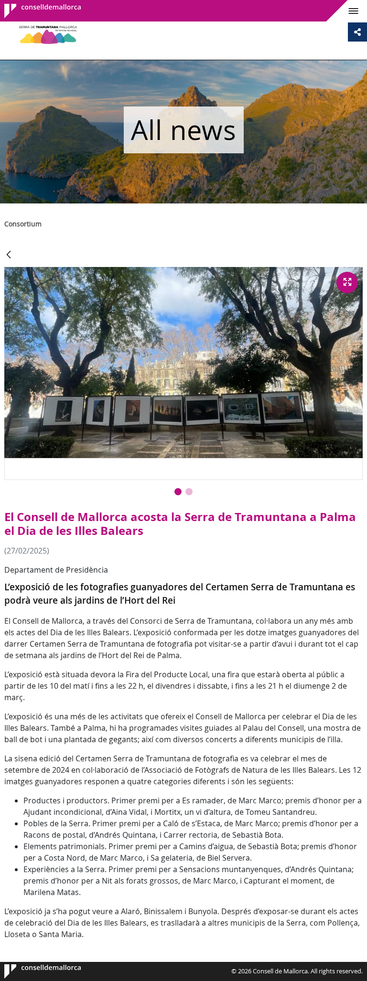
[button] (178, 491)
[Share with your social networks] (357, 32)
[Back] (8, 255)
